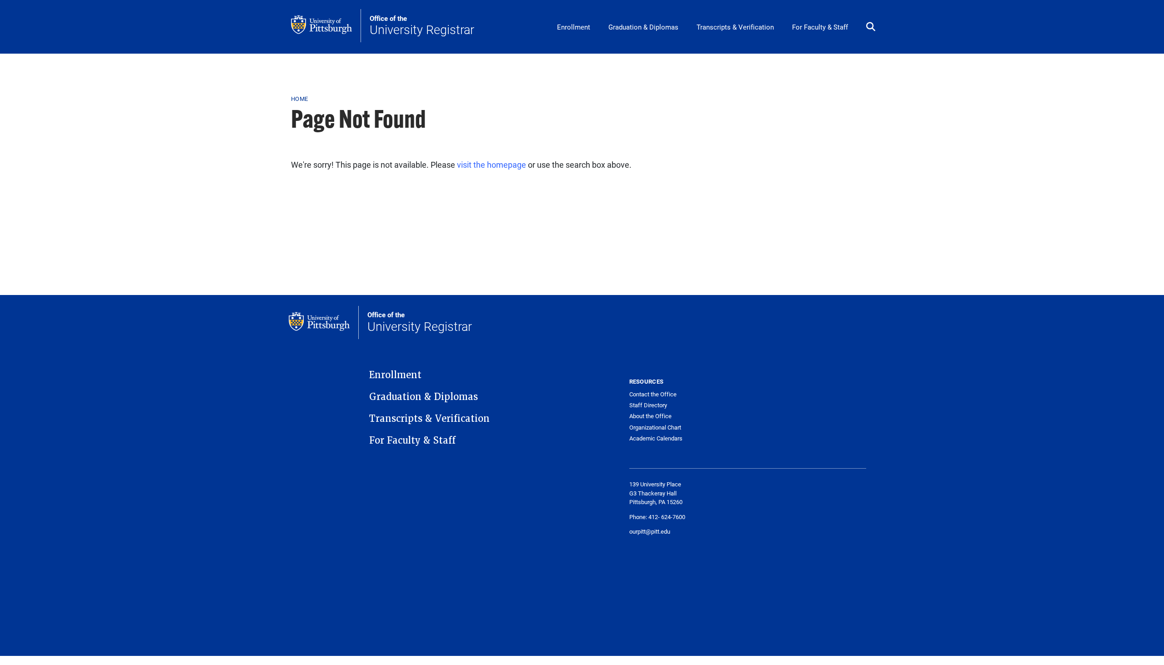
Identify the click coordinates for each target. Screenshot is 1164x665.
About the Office (650, 416)
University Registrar (422, 26)
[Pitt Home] (326, 25)
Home (299, 99)
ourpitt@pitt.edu (649, 531)
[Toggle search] (870, 27)
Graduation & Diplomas (643, 26)
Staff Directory (648, 405)
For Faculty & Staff (820, 26)
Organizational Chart (655, 427)
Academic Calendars (655, 438)
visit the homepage (491, 164)
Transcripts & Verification (735, 26)
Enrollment (573, 26)
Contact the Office (653, 394)
